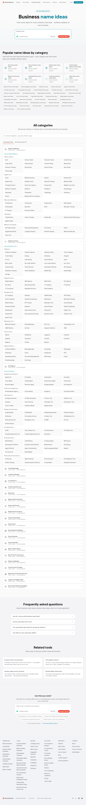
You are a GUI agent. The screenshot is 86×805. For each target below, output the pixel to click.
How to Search (62, 752)
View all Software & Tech (10, 246)
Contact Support (62, 757)
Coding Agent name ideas (24, 90)
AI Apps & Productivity (10, 409)
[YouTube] (82, 798)
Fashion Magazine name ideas (28, 86)
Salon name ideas (52, 99)
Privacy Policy (76, 746)
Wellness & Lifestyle (10, 224)
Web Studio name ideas (60, 93)
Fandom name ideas (56, 86)
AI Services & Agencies (11, 388)
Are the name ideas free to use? (22, 622)
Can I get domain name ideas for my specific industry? (29, 627)
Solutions (54, 2)
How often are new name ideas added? (24, 633)
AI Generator (6, 746)
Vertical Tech (8, 331)
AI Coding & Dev (9, 427)
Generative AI (8, 395)
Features (18, 2)
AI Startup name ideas (56, 90)
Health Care (7, 174)
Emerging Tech (8, 292)
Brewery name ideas (9, 109)
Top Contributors (49, 770)
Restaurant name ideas (51, 96)
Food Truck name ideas (22, 96)
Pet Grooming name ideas (10, 105)
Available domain (23, 36)
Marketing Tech (9, 321)
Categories (33, 760)
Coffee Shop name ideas (74, 93)
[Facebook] (76, 798)
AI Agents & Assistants (10, 374)
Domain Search (46, 2)
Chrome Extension (63, 760)
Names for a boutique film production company (56, 716)
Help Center (61, 746)
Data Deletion (76, 752)
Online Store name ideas (26, 99)
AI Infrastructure (9, 438)
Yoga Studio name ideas (37, 96)
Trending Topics (35, 743)
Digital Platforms (9, 346)
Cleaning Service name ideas (51, 105)
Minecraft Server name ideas (11, 86)
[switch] (18, 36)
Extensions (33, 765)
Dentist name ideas (8, 102)
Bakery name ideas (8, 96)
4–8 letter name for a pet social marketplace (54, 719)
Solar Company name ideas (24, 109)
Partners (46, 768)
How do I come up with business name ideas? (26, 616)
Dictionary (33, 768)
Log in (71, 2)
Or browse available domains (49, 723)
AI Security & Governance (11, 455)
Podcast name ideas (25, 105)
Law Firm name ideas (40, 99)
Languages (33, 762)
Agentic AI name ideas (69, 86)
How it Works (26, 2)
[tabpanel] (43, 368)
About (73, 743)
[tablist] (43, 142)
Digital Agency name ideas (44, 93)
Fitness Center (8, 156)
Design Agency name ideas (67, 96)
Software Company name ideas (11, 93)
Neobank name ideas (54, 102)
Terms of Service (77, 749)
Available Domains (35, 2)
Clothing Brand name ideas (69, 102)
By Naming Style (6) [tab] (20, 142)
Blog (59, 755)
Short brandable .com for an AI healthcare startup (30, 716)
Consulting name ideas (65, 99)
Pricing (46, 778)
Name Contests (7, 769)
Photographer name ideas (10, 99)
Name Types (34, 749)
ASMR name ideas (43, 86)
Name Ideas (6, 766)
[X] (73, 798)
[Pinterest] (79, 798)
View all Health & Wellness (10, 154)
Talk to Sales (47, 781)
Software (7, 249)
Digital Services (9, 278)
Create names (78, 2)
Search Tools (34, 746)
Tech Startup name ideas (28, 93)
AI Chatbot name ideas (9, 90)
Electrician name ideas (67, 105)
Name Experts (62, 2)
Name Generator (7, 743)
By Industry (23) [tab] (8, 142)
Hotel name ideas (37, 105)
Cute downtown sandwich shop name (30, 719)
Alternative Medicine (10, 200)
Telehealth (7, 214)
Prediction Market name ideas (41, 90)
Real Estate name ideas (22, 102)
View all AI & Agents (9, 371)
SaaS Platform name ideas (71, 90)
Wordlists (33, 757)
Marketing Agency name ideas (38, 102)
